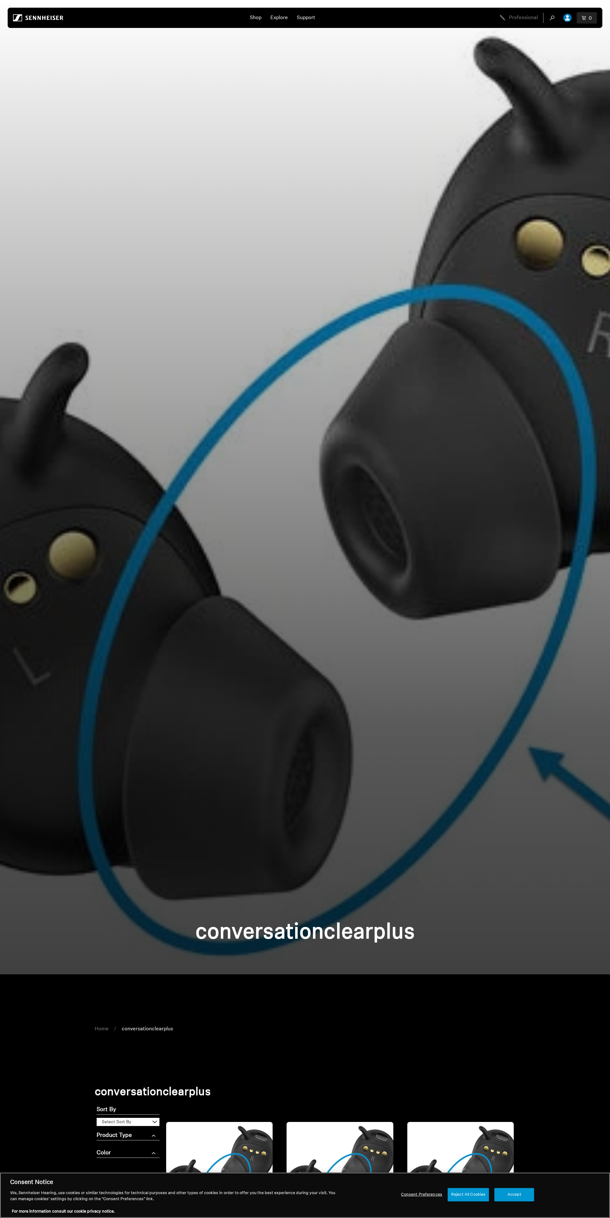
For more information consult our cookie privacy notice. (63, 1211)
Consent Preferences (421, 1195)
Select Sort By (116, 1122)
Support (306, 17)
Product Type (114, 1135)
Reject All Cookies (468, 1195)
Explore (279, 17)
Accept (514, 1195)
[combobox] (553, 18)
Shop (255, 17)
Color (104, 1153)
